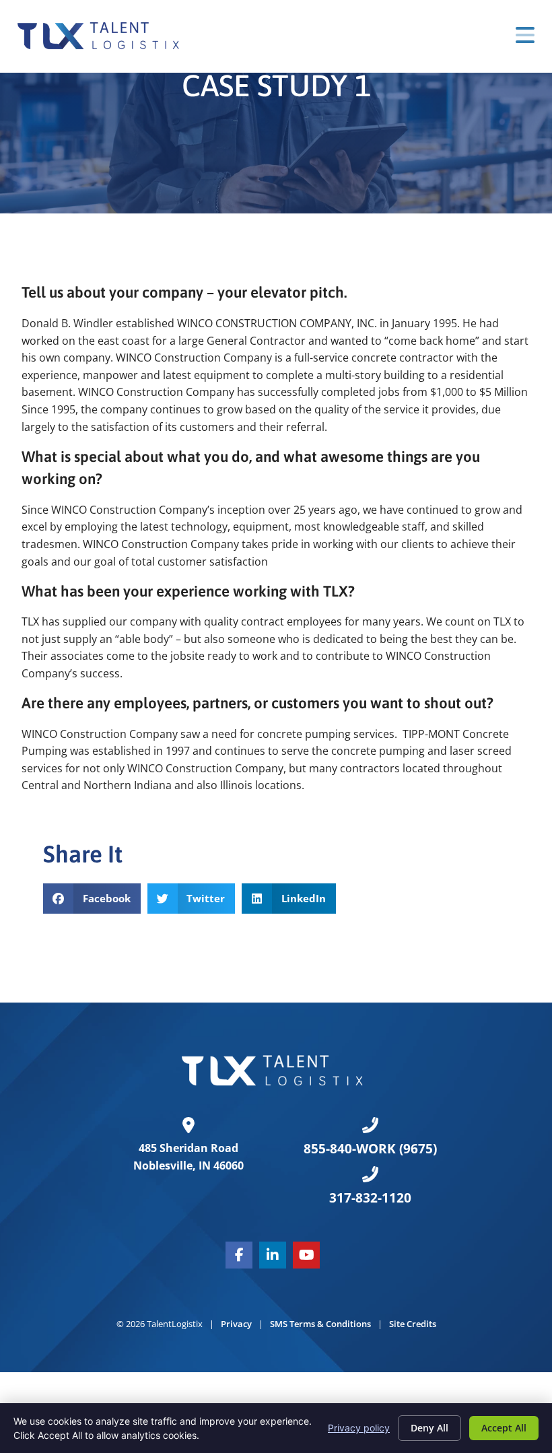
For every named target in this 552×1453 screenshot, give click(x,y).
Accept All (503, 1427)
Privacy (236, 1324)
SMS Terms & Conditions (320, 1324)
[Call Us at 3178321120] (370, 1174)
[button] (92, 898)
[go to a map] (188, 1125)
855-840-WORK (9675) (370, 1148)
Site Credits (412, 1324)
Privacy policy (359, 1427)
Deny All (429, 1427)
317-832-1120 (370, 1197)
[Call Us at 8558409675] (370, 1125)
